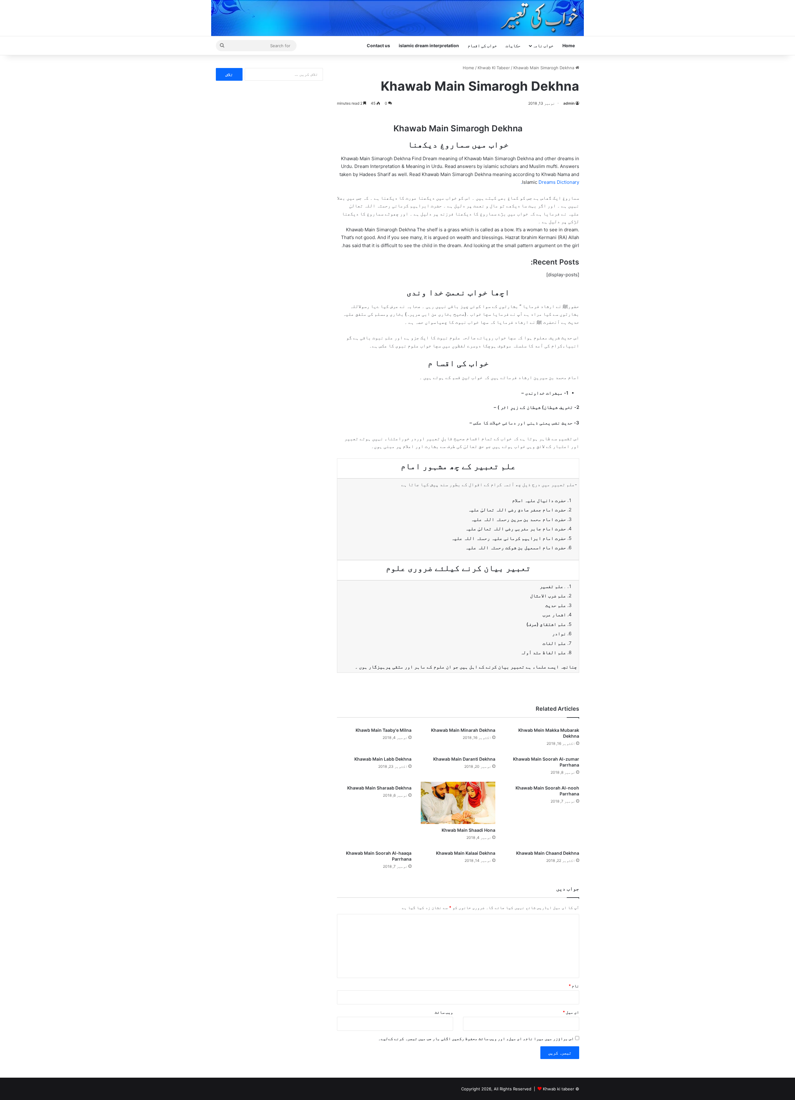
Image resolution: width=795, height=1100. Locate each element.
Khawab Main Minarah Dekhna (463, 730)
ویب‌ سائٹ (444, 1012)
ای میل (571, 1012)
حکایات (513, 45)
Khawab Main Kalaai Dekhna (465, 853)
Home (568, 45)
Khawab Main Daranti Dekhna (464, 759)
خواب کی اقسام (482, 45)
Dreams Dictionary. (550, 182)
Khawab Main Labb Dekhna (382, 759)
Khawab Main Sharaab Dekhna (379, 787)
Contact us (378, 45)
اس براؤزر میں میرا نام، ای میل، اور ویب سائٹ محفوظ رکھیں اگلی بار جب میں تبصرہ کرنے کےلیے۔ (476, 1038)
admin (569, 103)
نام (574, 985)
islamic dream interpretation (429, 45)
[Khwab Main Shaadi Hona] (458, 803)
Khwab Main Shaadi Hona (468, 830)
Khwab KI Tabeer (494, 67)
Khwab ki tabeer (558, 1088)
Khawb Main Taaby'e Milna (383, 730)
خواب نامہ (543, 45)
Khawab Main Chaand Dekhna (547, 853)
